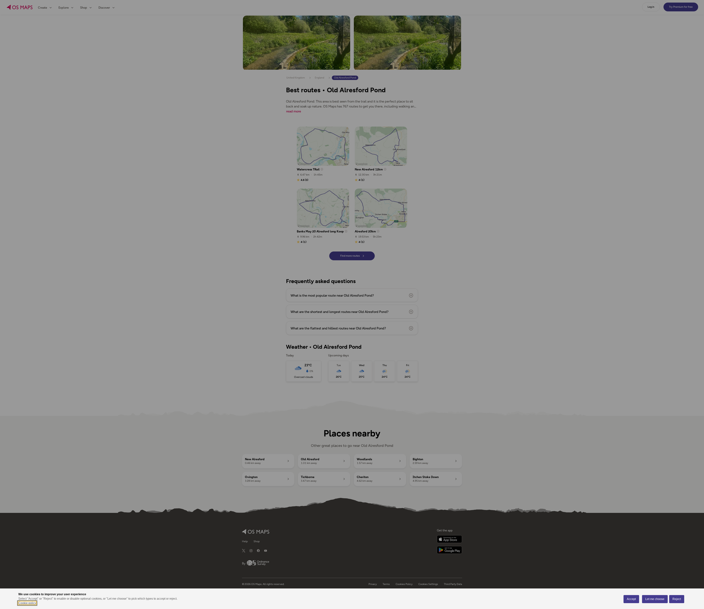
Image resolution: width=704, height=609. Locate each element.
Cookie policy (27, 603)
